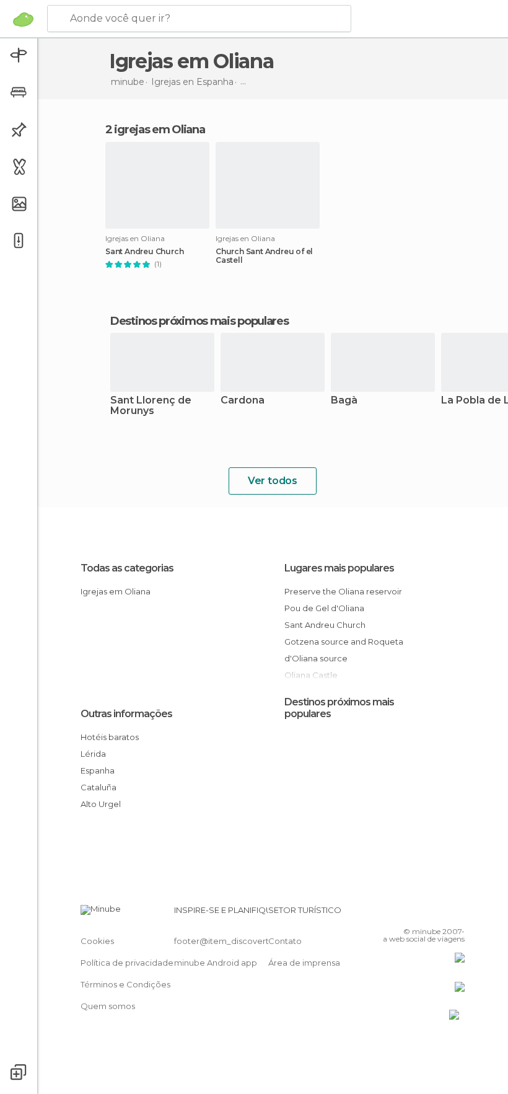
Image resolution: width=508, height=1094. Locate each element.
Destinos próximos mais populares (199, 321)
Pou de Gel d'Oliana (324, 608)
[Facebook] (408, 913)
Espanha (98, 770)
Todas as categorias (127, 568)
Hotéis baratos (110, 737)
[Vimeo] (440, 913)
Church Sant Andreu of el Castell (264, 256)
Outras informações (126, 714)
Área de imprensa (304, 963)
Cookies (97, 941)
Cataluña (98, 787)
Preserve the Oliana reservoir (343, 591)
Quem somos (108, 1006)
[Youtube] (456, 913)
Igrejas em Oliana (116, 591)
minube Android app (215, 963)
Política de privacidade (127, 963)
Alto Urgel (101, 804)
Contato (285, 941)
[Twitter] (424, 913)
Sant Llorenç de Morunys (150, 406)
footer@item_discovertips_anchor (243, 941)
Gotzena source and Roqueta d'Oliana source (343, 650)
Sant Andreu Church (144, 251)
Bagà (344, 400)
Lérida (93, 754)
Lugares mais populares (339, 568)
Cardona (243, 400)
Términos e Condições (125, 984)
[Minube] (23, 19)
